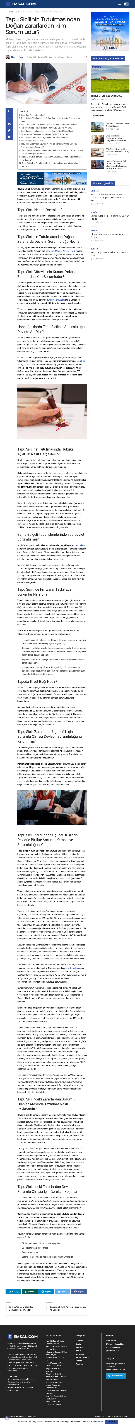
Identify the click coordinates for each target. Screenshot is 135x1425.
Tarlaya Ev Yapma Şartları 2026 (106, 96)
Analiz (78, 1351)
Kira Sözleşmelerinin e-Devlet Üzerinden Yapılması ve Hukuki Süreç (108, 197)
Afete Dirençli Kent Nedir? (55, 1374)
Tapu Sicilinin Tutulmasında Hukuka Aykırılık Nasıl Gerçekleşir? (47, 131)
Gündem (94, 249)
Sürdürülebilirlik (83, 1357)
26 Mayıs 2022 (97, 241)
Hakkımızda (99, 1416)
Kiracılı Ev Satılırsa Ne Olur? (56, 1377)
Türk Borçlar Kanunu (56, 300)
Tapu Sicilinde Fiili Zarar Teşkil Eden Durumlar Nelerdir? (44, 137)
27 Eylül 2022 (97, 222)
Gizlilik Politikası (113, 1347)
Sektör (94, 212)
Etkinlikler (117, 1416)
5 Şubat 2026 (112, 154)
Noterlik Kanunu (75, 968)
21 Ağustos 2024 (98, 204)
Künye (109, 1416)
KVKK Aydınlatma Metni (115, 1344)
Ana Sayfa (9, 12)
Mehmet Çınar (17, 57)
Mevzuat (48, 57)
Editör (93, 99)
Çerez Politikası (112, 1351)
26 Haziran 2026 (105, 99)
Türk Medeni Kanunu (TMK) (63, 251)
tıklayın (100, 1422)
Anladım (111, 1422)
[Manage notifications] (7, 1418)
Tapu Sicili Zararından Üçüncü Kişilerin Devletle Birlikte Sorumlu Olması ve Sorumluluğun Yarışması (52, 152)
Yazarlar (79, 1364)
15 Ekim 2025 (112, 144)
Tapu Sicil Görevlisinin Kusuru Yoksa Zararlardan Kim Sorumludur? (49, 124)
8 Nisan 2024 (32, 57)
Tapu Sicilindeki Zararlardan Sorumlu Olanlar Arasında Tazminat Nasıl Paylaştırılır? (51, 158)
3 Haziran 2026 (113, 129)
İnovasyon (80, 1354)
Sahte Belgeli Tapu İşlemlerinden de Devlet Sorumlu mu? (45, 134)
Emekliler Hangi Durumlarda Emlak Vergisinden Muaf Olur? (116, 138)
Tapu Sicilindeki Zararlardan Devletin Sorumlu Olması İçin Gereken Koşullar (50, 165)
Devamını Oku (99, 115)
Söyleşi (79, 1361)
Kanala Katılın (117, 1376)
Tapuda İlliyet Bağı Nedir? (32, 140)
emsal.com (32, 1416)
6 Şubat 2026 (112, 171)
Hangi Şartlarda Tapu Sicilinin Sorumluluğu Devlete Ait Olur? (46, 128)
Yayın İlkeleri (111, 1341)
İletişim (126, 1416)
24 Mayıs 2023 (97, 259)
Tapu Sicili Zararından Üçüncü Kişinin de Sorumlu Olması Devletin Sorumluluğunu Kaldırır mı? (49, 145)
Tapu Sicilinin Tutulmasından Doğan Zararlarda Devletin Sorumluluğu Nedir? (50, 120)
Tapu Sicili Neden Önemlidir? (33, 115)
